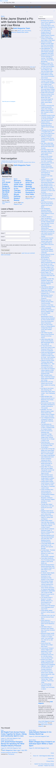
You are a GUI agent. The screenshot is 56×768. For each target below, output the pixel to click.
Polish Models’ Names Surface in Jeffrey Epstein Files (48, 612)
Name (3, 233)
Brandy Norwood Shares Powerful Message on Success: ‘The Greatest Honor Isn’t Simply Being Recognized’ (47, 58)
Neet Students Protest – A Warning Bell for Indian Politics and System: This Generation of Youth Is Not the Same (48, 189)
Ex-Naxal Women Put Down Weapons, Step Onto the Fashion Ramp (47, 69)
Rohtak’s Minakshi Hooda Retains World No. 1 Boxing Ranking (47, 256)
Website (3, 240)
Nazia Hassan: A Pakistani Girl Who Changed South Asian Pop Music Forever (47, 221)
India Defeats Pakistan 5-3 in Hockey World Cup (40, 733)
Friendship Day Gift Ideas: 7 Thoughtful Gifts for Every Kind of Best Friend (47, 131)
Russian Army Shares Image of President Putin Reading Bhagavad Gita (47, 661)
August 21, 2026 (5, 738)
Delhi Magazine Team (21, 28)
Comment (4, 215)
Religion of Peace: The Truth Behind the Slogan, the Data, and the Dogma (47, 64)
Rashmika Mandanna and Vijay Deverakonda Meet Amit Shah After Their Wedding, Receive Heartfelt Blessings (47, 539)
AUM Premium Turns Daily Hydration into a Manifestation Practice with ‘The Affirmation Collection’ (48, 295)
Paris (2, 730)
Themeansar (11, 754)
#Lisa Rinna (28, 30)
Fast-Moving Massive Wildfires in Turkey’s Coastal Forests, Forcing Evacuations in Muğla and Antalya (47, 138)
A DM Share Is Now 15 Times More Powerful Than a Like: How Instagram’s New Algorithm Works (48, 197)
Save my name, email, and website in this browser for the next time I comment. (18, 245)
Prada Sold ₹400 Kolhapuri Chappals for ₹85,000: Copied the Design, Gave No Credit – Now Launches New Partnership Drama (48, 356)
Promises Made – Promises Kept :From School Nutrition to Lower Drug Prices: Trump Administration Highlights (48, 553)
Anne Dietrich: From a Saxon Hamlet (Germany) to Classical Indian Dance (47, 587)
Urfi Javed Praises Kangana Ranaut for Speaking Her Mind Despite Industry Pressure (6, 190)
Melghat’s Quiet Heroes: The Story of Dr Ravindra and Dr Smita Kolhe (47, 512)
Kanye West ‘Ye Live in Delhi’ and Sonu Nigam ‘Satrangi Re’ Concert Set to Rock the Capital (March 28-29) (47, 470)
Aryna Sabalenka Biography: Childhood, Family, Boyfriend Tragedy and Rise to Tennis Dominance (48, 499)
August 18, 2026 (33, 748)
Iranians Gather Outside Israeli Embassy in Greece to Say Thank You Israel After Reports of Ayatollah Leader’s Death (48, 485)
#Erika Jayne (21, 30)
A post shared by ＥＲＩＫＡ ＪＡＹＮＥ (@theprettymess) (18, 121)
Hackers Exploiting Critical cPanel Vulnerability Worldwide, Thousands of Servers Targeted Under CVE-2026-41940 (48, 310)
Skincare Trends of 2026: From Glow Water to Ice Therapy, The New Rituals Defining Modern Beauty (18, 190)
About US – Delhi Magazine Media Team (43, 755)
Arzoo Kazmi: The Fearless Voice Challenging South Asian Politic (48, 607)
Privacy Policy (43, 723)
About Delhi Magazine (44, 721)
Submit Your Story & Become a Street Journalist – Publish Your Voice (44, 764)
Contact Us (51, 758)
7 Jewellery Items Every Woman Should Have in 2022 (12, 160)
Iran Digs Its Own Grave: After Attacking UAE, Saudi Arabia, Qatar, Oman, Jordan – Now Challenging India (48, 391)
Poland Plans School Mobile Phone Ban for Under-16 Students (46, 463)
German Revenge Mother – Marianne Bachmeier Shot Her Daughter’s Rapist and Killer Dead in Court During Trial (48, 568)
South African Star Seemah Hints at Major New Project (47, 644)
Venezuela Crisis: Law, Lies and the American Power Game (48, 617)
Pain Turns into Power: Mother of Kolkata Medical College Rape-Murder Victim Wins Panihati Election (48, 328)
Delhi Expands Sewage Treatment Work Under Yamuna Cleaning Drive (47, 582)
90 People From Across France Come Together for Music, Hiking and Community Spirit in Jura (13, 734)
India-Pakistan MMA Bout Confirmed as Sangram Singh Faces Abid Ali (47, 288)
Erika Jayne (32, 66)
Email (3, 236)
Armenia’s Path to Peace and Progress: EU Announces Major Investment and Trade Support (47, 174)
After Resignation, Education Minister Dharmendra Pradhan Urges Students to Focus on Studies (47, 212)
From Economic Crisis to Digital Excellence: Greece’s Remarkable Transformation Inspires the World (47, 166)
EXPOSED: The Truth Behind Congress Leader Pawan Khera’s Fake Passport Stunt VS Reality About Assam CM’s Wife (47, 413)
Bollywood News (9, 740)
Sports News (32, 730)
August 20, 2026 (33, 736)
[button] (26, 12)
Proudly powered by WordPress (9, 752)
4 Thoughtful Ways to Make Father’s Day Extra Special (47, 244)
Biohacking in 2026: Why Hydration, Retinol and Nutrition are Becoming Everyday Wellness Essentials (47, 282)
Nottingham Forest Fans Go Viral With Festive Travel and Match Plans (47, 656)
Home (52, 753)
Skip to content (4, 0)
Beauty (3, 16)
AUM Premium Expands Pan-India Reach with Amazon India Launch (47, 239)
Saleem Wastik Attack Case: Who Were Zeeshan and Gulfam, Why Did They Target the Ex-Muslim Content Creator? (48, 524)
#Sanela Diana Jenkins (22, 32)
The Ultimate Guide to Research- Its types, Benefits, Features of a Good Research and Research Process (47, 601)
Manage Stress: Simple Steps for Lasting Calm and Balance (47, 517)
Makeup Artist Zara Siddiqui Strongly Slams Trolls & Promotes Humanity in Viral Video (30, 187)
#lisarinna (13, 32)
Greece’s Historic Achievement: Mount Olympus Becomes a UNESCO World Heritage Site (47, 125)
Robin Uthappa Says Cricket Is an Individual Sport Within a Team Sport (48, 38)
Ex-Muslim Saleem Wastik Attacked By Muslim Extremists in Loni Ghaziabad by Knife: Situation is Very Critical (47, 576)
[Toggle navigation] (27, 10)
